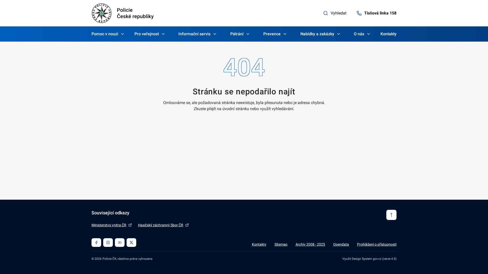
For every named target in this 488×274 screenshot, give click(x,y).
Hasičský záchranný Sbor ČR (160, 225)
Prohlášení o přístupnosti (376, 244)
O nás (359, 33)
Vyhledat (338, 13)
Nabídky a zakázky (317, 33)
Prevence (272, 33)
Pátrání (236, 33)
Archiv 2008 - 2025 (310, 244)
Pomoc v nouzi (105, 33)
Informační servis (194, 33)
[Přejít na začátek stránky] (391, 215)
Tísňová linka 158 (380, 13)
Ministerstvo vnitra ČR (109, 225)
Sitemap (280, 244)
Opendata (341, 244)
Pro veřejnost (146, 33)
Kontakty (388, 33)
